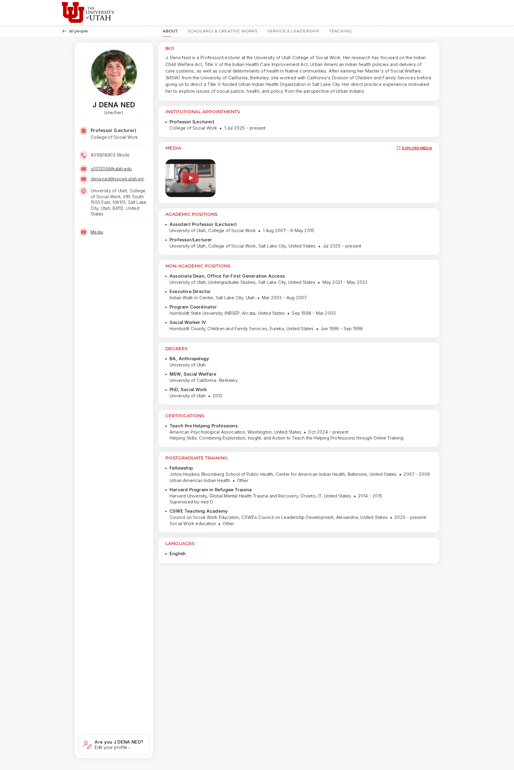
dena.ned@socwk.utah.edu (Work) (119, 178)
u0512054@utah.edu (111, 168)
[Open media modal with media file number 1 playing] (190, 178)
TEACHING (340, 31)
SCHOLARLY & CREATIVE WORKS (223, 31)
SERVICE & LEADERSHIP (293, 31)
